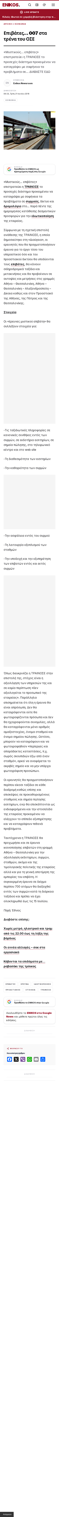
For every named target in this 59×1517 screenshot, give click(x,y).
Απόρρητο (7, 1514)
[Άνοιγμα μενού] (53, 5)
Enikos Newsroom (23, 83)
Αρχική (8, 24)
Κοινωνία (20, 24)
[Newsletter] (37, 5)
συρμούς (32, 201)
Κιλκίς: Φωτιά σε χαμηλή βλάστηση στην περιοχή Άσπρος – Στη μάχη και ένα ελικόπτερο (29, 17)
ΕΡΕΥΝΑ (25, 984)
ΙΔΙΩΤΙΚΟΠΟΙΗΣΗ (42, 984)
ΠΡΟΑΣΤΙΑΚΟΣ (13, 990)
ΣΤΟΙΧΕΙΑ (30, 990)
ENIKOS (11, 5)
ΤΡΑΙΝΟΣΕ (31, 187)
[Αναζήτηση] (29, 5)
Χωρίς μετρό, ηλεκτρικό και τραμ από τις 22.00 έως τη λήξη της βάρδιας (28, 933)
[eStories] (44, 5)
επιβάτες (17, 264)
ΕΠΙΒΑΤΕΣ (11, 984)
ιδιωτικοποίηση (42, 216)
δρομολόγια (12, 206)
